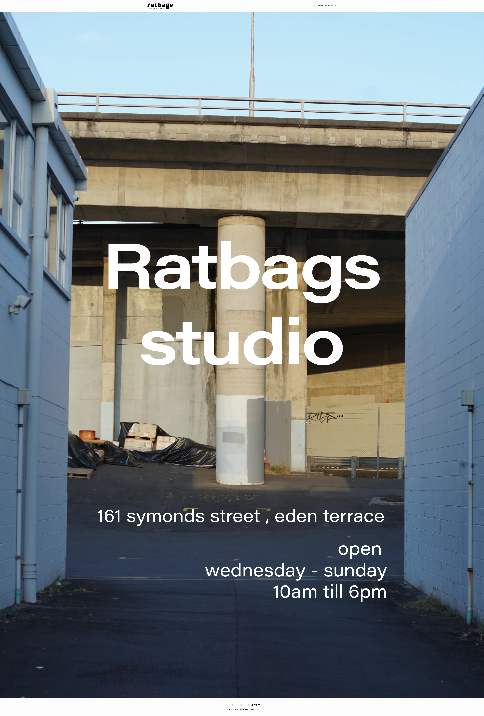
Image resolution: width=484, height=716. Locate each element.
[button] (325, 5)
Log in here (254, 709)
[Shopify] (255, 705)
